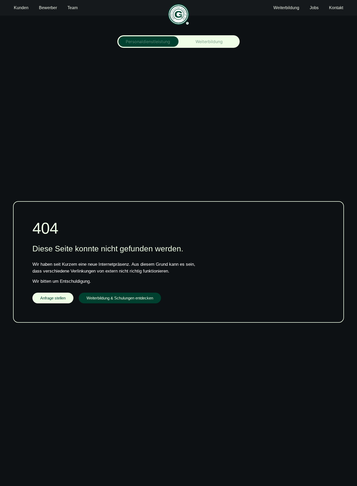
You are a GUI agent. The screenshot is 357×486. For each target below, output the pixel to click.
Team (72, 7)
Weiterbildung (286, 7)
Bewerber (48, 7)
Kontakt (336, 7)
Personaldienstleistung (148, 41)
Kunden (21, 7)
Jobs (314, 7)
